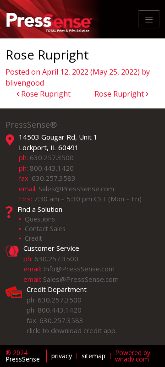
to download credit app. (79, 330)
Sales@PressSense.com (76, 188)
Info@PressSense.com (79, 268)
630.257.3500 (52, 157)
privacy (61, 356)
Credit (33, 238)
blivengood (25, 83)
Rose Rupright (45, 94)
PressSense (23, 356)
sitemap (93, 356)
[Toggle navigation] (149, 20)
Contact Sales (45, 228)
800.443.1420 (52, 168)
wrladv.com (132, 359)
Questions (40, 219)
